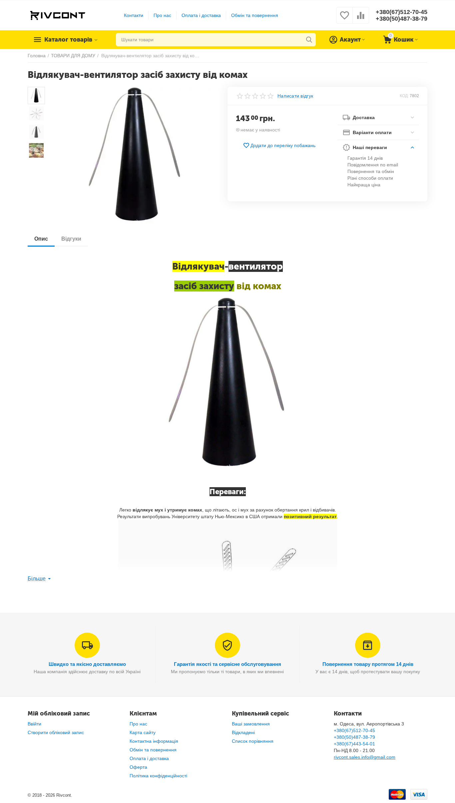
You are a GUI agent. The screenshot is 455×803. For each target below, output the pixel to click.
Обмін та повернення (254, 15)
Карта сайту (143, 732)
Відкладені (243, 732)
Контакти (133, 15)
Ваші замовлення (251, 723)
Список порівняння (252, 741)
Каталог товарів (68, 39)
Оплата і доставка (201, 15)
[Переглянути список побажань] (344, 19)
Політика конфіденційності (158, 775)
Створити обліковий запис (56, 732)
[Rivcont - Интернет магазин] (57, 15)
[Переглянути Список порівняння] (360, 19)
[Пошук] (309, 39)
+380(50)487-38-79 (401, 18)
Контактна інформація (154, 741)
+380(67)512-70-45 (401, 12)
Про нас (162, 15)
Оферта (138, 767)
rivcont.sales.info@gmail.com (364, 757)
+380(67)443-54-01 (354, 743)
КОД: (404, 96)
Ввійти (34, 723)
